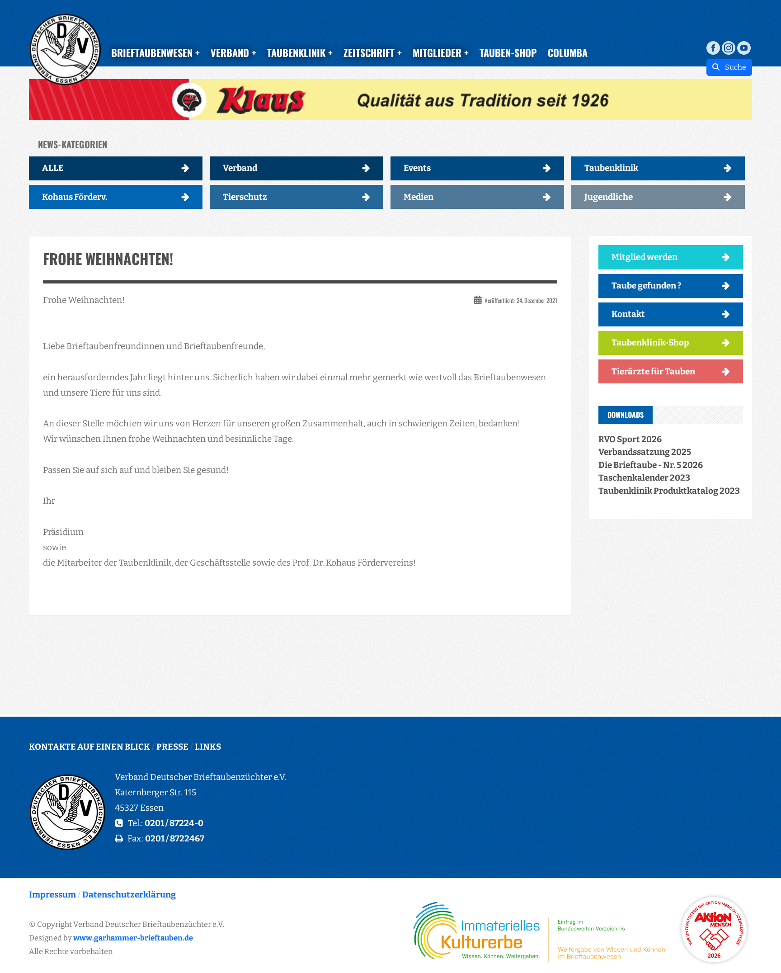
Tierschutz (245, 197)
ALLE (53, 168)
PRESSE (172, 747)
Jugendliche (608, 197)
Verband (240, 168)
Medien (418, 197)
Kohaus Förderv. (74, 197)
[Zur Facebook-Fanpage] (713, 47)
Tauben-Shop (508, 52)
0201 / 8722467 (174, 838)
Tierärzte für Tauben (653, 371)
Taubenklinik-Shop (650, 342)
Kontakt (628, 314)
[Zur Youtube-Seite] (744, 47)
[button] (390, 99)
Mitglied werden (644, 257)
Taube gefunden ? (647, 285)
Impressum (52, 894)
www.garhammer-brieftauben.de (133, 937)
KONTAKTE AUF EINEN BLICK (89, 747)
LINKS (208, 747)
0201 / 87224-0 (174, 823)
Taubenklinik (611, 168)
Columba (568, 52)
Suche (733, 67)
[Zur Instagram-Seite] (728, 47)
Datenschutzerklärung (129, 894)
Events (417, 168)
